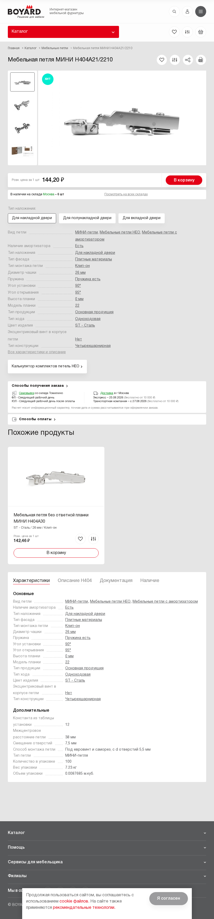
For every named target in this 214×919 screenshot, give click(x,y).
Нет (78, 339)
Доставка (106, 393)
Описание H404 (75, 581)
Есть (79, 246)
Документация (116, 581)
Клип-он (82, 266)
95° (78, 292)
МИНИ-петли (86, 232)
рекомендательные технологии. (84, 908)
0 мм (79, 299)
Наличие (149, 581)
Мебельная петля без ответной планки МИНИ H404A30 (51, 518)
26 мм (80, 273)
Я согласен (168, 898)
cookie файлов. (74, 901)
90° (78, 286)
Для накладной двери (95, 253)
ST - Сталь (85, 325)
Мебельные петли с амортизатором (165, 601)
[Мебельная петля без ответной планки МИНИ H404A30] (56, 505)
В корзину (184, 180)
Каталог (19, 31)
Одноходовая (87, 319)
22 (77, 305)
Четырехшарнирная (93, 346)
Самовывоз (26, 393)
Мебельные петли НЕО (120, 232)
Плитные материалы (93, 259)
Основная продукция (94, 312)
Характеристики (31, 581)
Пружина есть (87, 279)
